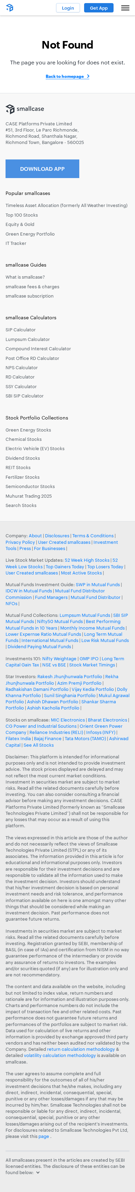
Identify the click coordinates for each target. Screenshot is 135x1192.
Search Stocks (21, 505)
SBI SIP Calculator (25, 395)
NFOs (11, 603)
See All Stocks (39, 745)
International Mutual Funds (49, 640)
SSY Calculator (21, 386)
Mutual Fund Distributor (95, 597)
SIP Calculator (21, 329)
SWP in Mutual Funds (98, 584)
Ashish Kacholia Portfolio (53, 708)
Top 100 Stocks (22, 215)
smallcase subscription (30, 296)
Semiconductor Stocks (30, 486)
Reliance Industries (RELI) (56, 732)
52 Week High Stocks (87, 560)
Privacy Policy (20, 542)
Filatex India (19, 738)
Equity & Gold (20, 224)
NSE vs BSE (54, 664)
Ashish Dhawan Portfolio (52, 701)
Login (68, 8)
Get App (99, 8)
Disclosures (57, 535)
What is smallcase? (25, 277)
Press (25, 548)
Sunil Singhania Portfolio (70, 695)
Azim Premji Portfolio (79, 683)
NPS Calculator (22, 367)
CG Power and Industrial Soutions (41, 726)
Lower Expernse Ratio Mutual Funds (43, 634)
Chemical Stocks (24, 439)
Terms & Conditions (93, 535)
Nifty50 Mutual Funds (60, 621)
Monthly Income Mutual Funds (92, 628)
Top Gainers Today (65, 566)
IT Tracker (16, 243)
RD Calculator (20, 377)
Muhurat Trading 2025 (29, 496)
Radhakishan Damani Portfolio (37, 689)
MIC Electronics (68, 720)
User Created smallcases (64, 542)
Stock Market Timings (92, 664)
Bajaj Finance (48, 738)
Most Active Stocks (81, 573)
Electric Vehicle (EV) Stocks (35, 448)
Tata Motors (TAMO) (85, 738)
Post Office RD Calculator (32, 358)
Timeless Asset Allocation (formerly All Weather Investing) (66, 205)
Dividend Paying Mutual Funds (39, 646)
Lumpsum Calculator (28, 339)
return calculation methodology (81, 1049)
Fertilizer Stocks (22, 477)
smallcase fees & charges (32, 286)
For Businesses (49, 548)
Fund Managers (51, 597)
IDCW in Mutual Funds (29, 590)
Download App (42, 168)
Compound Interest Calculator (38, 348)
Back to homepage (65, 76)
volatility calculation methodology (60, 1055)
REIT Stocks (18, 467)
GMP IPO (89, 658)
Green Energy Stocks (28, 430)
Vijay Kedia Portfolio (93, 689)
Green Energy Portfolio (30, 234)
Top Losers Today (105, 566)
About (35, 535)
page (44, 1136)
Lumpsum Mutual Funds (85, 615)
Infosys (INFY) (100, 732)
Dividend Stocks (23, 458)
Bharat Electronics (107, 720)
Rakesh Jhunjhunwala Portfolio (69, 676)
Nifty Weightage (59, 658)
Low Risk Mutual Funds (105, 640)
